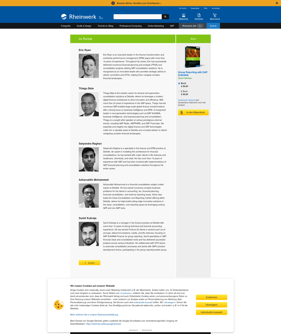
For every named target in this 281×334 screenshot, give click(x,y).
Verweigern (170, 302)
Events (213, 25)
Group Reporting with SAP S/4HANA (193, 73)
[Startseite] (82, 17)
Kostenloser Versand (186, 100)
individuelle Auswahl (143, 302)
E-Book (184, 93)
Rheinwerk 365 (192, 25)
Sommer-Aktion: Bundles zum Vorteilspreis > (139, 3)
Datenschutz (147, 330)
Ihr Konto (182, 8)
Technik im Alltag (105, 25)
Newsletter (195, 8)
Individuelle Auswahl (211, 312)
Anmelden (216, 8)
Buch (184, 85)
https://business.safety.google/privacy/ (103, 323)
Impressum (133, 330)
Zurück (91, 263)
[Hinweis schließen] (277, 3)
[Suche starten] (165, 16)
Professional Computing (131, 25)
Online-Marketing (156, 25)
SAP (172, 25)
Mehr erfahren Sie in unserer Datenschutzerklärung (94, 314)
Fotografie (66, 25)
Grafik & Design (84, 25)
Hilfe (205, 8)
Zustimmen (126, 293)
